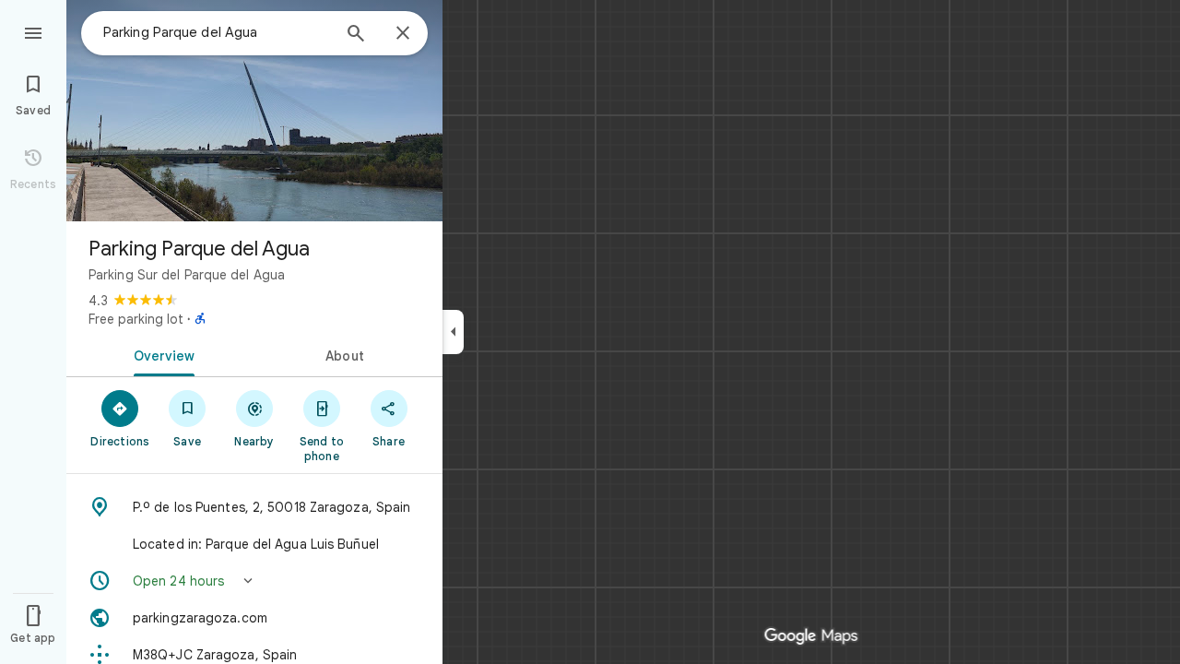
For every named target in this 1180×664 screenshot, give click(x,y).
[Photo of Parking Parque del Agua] (254, 110)
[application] (590, 332)
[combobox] (216, 32)
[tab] (160, 354)
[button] (254, 581)
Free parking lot (135, 319)
